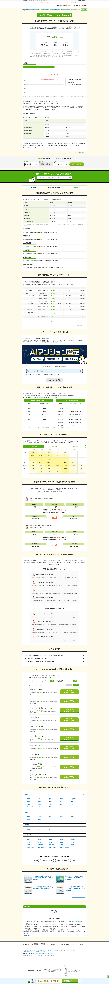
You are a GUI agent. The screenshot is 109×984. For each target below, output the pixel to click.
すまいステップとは (51, 950)
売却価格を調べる (76, 187)
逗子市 (39, 842)
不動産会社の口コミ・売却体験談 (40, 951)
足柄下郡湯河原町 (64, 847)
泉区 (50, 799)
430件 (48, 459)
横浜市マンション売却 (65, 9)
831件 (32, 452)
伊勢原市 (40, 844)
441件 (48, 462)
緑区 (39, 806)
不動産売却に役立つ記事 (43, 950)
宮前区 (39, 819)
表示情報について (81, 325)
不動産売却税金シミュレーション (29, 951)
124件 (48, 455)
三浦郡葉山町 (30, 847)
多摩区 (72, 817)
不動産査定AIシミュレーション (34, 950)
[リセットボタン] (70, 178)
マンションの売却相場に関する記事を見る (77, 152)
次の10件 (76, 684)
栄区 (61, 801)
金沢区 (28, 801)
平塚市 (39, 839)
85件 (41, 465)
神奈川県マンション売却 (55, 9)
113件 (65, 465)
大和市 (28, 844)
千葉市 (46, 953)
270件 (40, 462)
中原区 (28, 819)
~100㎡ (24, 468)
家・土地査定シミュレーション (70, 950)
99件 (41, 452)
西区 (72, 804)
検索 (52, 681)
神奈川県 (39, 955)
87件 (57, 472)
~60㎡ (24, 455)
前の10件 (69, 684)
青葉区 (28, 799)
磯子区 (61, 799)
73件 (57, 468)
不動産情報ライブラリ (71, 51)
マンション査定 (26, 950)
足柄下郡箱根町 (53, 847)
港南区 (39, 801)
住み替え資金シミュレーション (60, 950)
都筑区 (28, 804)
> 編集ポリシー (27, 935)
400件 (57, 462)
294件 (40, 455)
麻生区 (28, 817)
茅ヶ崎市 (29, 842)
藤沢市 (61, 839)
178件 (65, 472)
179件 (57, 459)
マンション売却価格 (45, 9)
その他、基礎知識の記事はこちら (78, 897)
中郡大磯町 (41, 847)
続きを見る (74, 577)
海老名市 (51, 844)
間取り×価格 (54, 446)
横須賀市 (29, 839)
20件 (73, 465)
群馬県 (73, 860)
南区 (50, 806)
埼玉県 (50, 860)
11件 (41, 472)
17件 (65, 455)
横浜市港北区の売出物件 (54, 187)
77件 (32, 462)
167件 (57, 465)
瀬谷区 (72, 801)
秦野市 (61, 842)
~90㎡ (24, 465)
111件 (65, 459)
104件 (65, 468)
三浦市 (50, 842)
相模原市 (27, 825)
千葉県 (43, 860)
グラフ (38, 67)
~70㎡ (24, 459)
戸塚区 (50, 804)
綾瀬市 (72, 844)
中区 (61, 804)
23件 (73, 472)
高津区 (61, 817)
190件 (48, 465)
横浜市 (26, 794)
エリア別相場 (33, 187)
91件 (49, 468)
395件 (32, 455)
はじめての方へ (83, 2)
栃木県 (65, 860)
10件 (32, 468)
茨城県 (58, 860)
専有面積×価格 (33, 446)
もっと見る (54, 321)
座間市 (61, 844)
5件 (73, 459)
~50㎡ (24, 452)
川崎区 (39, 817)
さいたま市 (50, 953)
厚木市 (72, 842)
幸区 (50, 817)
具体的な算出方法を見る (36, 58)
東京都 (36, 860)
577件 (40, 459)
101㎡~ (24, 471)
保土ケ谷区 (30, 806)
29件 (41, 468)
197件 (32, 459)
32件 (49, 452)
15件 (32, 465)
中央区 (28, 829)
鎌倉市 (50, 839)
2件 (81, 465)
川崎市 (26, 812)
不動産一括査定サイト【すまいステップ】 (30, 9)
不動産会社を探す (45, 2)
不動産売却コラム (75, 2)
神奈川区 (73, 799)
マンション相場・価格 (54, 2)
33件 (57, 455)
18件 (73, 462)
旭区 (39, 799)
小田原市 (73, 839)
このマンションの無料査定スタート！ (69, 691)
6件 (57, 452)
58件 (49, 472)
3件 (65, 452)
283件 (65, 462)
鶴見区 (39, 804)
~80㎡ (24, 462)
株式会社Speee (76, 921)
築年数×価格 (75, 446)
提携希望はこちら (82, 0)
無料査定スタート (69, 981)
